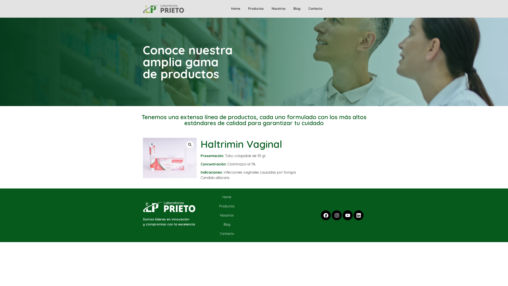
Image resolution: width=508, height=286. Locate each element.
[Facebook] (326, 215)
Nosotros (279, 9)
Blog (296, 9)
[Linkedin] (359, 215)
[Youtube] (348, 215)
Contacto (315, 9)
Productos (256, 9)
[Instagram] (337, 215)
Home (235, 9)
